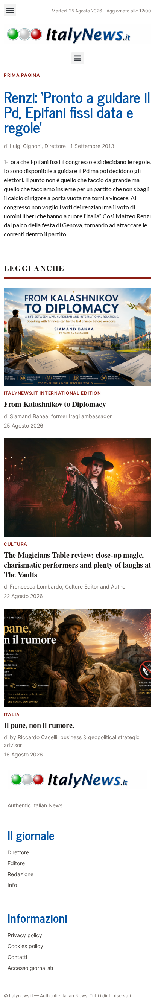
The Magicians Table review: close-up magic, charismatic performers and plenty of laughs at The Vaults (77, 564)
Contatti (17, 957)
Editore (16, 863)
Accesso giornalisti (30, 968)
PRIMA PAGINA (22, 75)
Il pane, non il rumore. (39, 725)
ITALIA (12, 714)
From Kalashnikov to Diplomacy (55, 404)
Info (12, 885)
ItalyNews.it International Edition (52, 393)
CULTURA (15, 544)
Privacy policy (25, 935)
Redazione (20, 874)
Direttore (18, 852)
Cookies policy (25, 946)
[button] (10, 10)
